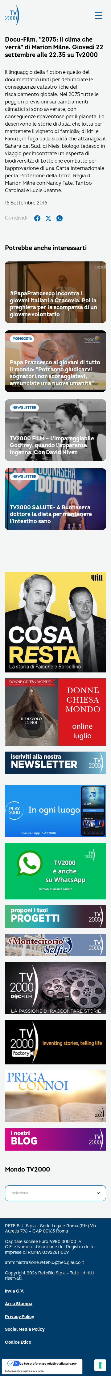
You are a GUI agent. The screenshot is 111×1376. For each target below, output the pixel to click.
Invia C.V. (14, 1291)
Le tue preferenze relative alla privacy (48, 1363)
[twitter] (48, 218)
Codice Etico (18, 1342)
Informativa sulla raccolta (24, 1371)
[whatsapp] (59, 218)
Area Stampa (18, 1303)
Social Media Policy (25, 1329)
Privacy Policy (19, 1316)
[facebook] (37, 218)
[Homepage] (12, 15)
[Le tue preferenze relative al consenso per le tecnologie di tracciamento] (100, 1365)
